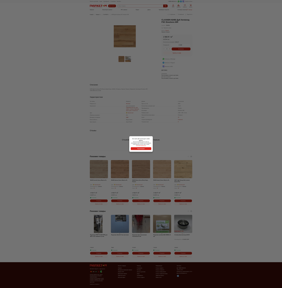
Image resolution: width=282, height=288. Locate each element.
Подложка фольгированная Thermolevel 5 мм (139, 235)
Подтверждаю (141, 148)
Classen (167, 30)
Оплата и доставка (94, 1)
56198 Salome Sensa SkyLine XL (119, 180)
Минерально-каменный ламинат (125, 269)
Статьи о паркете (141, 277)
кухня (127, 110)
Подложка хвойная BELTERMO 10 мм (162, 235)
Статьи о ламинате (160, 269)
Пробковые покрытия (164, 9)
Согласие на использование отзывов (97, 278)
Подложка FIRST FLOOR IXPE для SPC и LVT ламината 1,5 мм (98, 235)
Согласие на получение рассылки (96, 280)
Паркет (137, 9)
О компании (113, 1)
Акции (100, 1)
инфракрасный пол (130, 107)
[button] (132, 59)
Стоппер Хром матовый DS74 (182, 234)
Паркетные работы (160, 275)
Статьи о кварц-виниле (161, 271)
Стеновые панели (182, 9)
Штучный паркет (121, 277)
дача (130, 110)
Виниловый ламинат (107, 9)
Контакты (119, 1)
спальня (132, 109)
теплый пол (135, 110)
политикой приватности (141, 145)
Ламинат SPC (121, 271)
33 (178, 117)
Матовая (128, 103)
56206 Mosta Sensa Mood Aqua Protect (140, 181)
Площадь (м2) (166, 45)
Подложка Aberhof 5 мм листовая (120, 234)
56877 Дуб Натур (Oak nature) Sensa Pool (182, 181)
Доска (149, 9)
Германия (180, 119)
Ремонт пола (158, 277)
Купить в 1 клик (177, 53)
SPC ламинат (124, 9)
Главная (91, 14)
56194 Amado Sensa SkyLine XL (161, 180)
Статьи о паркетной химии (161, 273)
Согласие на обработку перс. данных (97, 279)
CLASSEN (105, 14)
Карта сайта (92, 282)
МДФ (127, 117)
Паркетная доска (121, 275)
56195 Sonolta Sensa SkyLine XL (98, 180)
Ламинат (92, 9)
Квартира (136, 109)
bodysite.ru (97, 284)
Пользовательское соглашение (96, 275)
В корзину (181, 49)
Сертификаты (106, 1)
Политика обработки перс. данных (96, 274)
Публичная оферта (93, 277)
